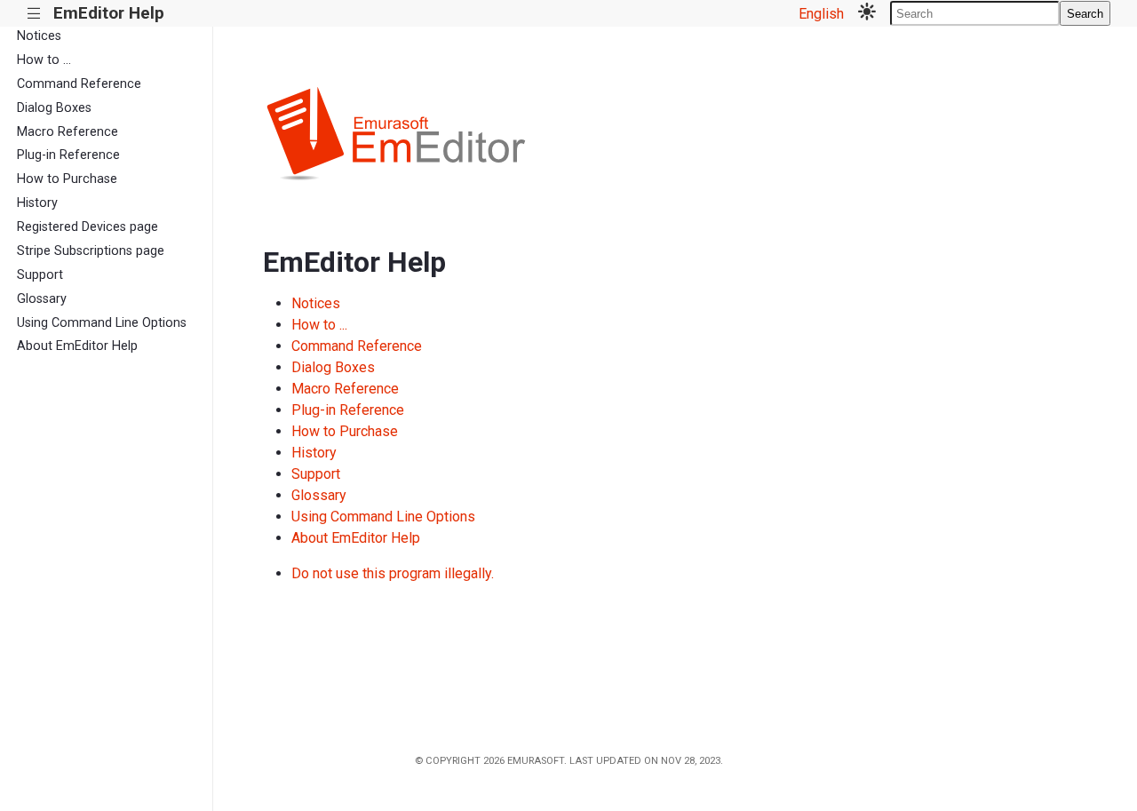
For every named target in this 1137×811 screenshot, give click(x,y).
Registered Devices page (87, 227)
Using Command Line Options (102, 322)
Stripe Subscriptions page (90, 250)
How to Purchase (67, 179)
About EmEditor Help (77, 346)
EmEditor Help (108, 13)
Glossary (42, 298)
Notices (39, 36)
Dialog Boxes (54, 107)
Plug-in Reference (68, 155)
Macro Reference (67, 131)
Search (1085, 13)
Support (40, 274)
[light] (867, 13)
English (821, 13)
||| (34, 13)
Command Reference (79, 83)
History (37, 203)
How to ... (44, 60)
